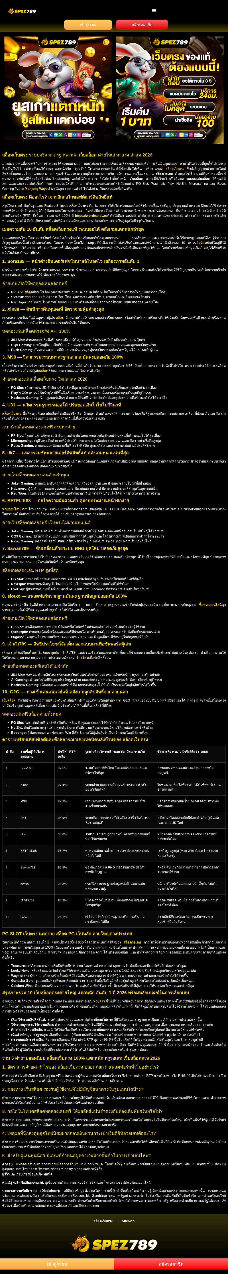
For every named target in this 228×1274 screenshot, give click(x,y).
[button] (154, 10)
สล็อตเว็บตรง (174, 168)
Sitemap (128, 1221)
